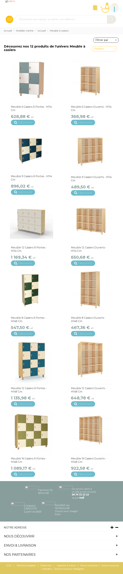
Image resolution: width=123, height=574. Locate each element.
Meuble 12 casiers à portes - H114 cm (29, 249)
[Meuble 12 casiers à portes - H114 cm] (31, 220)
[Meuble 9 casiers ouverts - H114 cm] (91, 150)
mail (81, 497)
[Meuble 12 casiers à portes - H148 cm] (31, 361)
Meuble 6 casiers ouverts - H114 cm (91, 108)
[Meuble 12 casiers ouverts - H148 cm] (91, 361)
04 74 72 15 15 (80, 494)
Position (99, 48)
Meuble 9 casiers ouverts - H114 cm (91, 179)
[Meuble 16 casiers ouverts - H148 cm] (91, 431)
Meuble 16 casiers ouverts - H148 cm (88, 460)
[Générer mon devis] (95, 8)
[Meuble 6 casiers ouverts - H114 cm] (91, 79)
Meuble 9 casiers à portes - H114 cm (31, 178)
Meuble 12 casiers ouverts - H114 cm (88, 249)
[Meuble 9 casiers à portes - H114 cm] (31, 149)
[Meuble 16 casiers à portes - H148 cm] (31, 431)
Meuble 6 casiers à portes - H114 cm (31, 108)
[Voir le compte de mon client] (114, 8)
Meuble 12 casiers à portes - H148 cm (29, 390)
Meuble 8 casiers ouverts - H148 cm (88, 319)
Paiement (46, 565)
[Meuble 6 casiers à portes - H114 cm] (31, 79)
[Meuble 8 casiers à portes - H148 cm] (31, 290)
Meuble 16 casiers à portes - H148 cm (28, 460)
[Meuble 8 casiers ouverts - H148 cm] (91, 290)
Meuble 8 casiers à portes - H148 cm (28, 319)
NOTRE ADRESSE (15, 527)
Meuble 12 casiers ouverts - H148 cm (88, 390)
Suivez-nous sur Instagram (69, 568)
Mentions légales (26, 565)
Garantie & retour (66, 565)
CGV (8, 565)
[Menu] (9, 19)
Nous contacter (89, 565)
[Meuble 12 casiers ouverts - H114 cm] (91, 220)
